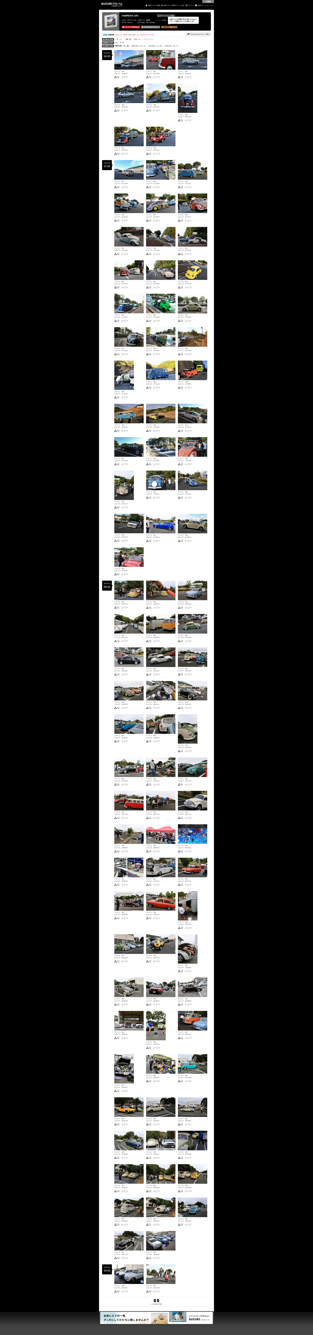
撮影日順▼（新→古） (139, 46)
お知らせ (200, 5)
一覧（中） (128, 39)
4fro (116, 42)
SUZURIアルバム (112, 4)
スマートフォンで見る (166, 15)
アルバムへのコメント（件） (198, 34)
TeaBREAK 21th (130, 15)
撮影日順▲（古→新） (122, 46)
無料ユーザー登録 (154, 5)
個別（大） (138, 39)
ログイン (191, 5)
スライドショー (149, 39)
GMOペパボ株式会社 (209, 5)
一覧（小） (119, 39)
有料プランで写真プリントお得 (173, 5)
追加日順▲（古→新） (155, 46)
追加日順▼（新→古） (172, 46)
